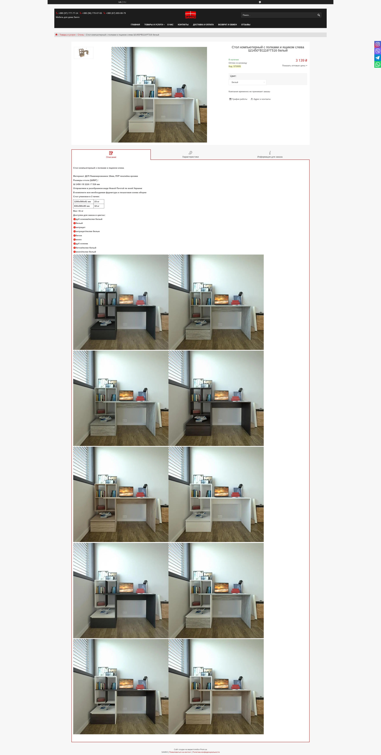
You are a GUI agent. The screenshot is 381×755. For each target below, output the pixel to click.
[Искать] (319, 15)
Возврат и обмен (227, 25)
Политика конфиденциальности (206, 752)
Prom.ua (203, 749)
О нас (170, 25)
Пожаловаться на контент (180, 752)
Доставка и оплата (203, 25)
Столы (81, 35)
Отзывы (245, 25)
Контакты (183, 25)
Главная (135, 25)
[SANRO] (190, 15)
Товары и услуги (153, 25)
